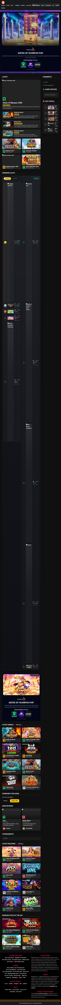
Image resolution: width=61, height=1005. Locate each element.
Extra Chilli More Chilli (31, 165)
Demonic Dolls (55, 118)
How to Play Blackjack (11, 967)
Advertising (12, 989)
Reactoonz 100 (7, 819)
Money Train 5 (10, 150)
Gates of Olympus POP (12, 857)
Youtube (10, 981)
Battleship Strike (19, 130)
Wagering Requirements (12, 971)
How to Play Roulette (7, 969)
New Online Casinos (10, 957)
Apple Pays (24, 973)
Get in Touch (18, 989)
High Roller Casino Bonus (20, 955)
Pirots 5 (14, 303)
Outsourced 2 (33, 239)
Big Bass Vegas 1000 (12, 165)
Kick (20, 981)
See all (18, 724)
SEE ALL (6, 799)
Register (3, 8)
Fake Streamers (22, 971)
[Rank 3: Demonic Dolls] (50, 119)
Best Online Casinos (20, 957)
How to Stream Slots (17, 969)
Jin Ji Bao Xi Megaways (13, 927)
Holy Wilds (28, 755)
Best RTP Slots (17, 973)
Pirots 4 (33, 600)
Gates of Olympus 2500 (12, 102)
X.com (5, 981)
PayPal (20, 974)
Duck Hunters (33, 664)
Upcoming (15, 177)
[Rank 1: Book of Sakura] (50, 108)
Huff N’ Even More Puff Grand (15, 380)
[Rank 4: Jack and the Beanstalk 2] (50, 124)
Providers (23, 5)
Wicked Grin (17, 121)
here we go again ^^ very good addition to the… (10, 823)
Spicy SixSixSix (55, 129)
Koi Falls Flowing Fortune (32, 786)
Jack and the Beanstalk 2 (55, 123)
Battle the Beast (18, 112)
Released (7, 177)
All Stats (35, 177)
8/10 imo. (24, 822)
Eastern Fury (9, 906)
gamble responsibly (42, 991)
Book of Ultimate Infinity (13, 944)
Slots (12, 5)
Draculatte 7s (29, 890)
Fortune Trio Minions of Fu (13, 889)
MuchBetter (14, 974)
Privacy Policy (15, 987)
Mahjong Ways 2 (14, 310)
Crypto (8, 5)
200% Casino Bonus (9, 955)
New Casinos (14, 959)
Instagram (15, 981)
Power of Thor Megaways (32, 927)
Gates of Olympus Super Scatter (33, 359)
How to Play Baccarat (19, 965)
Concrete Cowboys (30, 150)
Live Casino (28, 5)
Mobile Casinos (6, 959)
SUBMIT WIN (14, 799)
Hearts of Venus (30, 857)
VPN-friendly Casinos (23, 959)
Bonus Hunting (10, 965)
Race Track (29, 944)
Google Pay (8, 974)
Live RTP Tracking (8, 973)
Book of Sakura (55, 106)
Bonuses (3, 5)
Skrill (24, 974)
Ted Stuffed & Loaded (12, 755)
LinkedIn (24, 981)
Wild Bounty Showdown (32, 480)
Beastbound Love (30, 873)
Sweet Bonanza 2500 (15, 316)
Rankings (17, 5)
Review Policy (8, 987)
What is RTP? (26, 969)
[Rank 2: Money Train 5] (50, 113)
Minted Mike (29, 906)
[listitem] (23, 65)
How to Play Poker (21, 967)
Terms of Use (23, 987)
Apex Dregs (9, 873)
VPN (5, 971)
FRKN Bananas (26, 819)
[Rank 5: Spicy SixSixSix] (50, 130)
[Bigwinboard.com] (3, 2)
